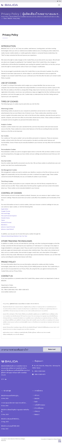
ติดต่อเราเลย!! (52, 349)
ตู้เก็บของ (34, 332)
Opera (3, 220)
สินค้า (36, 401)
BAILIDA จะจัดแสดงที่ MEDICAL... (10, 419)
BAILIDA (10, 18)
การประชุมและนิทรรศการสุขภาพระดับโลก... (14, 403)
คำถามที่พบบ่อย (38, 408)
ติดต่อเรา (22, 334)
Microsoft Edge (5, 213)
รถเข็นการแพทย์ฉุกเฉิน (8, 334)
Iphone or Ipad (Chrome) (8, 227)
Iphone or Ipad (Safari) (7, 229)
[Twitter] (3, 379)
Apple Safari (4, 209)
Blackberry (4, 224)
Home (5, 18)
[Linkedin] (5, 379)
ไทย (60, 1)
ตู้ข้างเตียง (25, 332)
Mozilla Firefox (5, 218)
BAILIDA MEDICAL (15, 439)
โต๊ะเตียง (30, 332)
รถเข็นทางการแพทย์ (18, 332)
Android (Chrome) (6, 222)
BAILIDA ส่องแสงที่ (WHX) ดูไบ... (10, 395)
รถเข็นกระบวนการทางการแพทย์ (43, 332)
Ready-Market (57, 439)
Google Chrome (5, 211)
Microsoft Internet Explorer (9, 215)
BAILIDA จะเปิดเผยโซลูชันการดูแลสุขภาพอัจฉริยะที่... (15, 410)
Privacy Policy (16, 18)
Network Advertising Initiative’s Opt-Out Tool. (14, 236)
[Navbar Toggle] (59, 5)
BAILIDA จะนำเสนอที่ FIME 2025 (10, 426)
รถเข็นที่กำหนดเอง (39, 405)
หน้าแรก (36, 395)
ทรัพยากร (37, 411)
